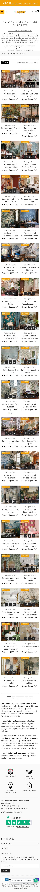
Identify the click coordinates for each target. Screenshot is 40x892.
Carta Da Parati (11, 53)
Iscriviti (5, 870)
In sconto (5, 71)
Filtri (6, 62)
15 (26, 698)
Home (3, 53)
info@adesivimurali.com (14, 812)
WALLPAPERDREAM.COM (20, 31)
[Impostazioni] (32, 12)
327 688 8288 (22, 808)
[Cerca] (7, 12)
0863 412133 (12, 803)
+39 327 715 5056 (14, 806)
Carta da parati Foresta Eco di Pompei (30, 130)
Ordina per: (21, 63)
